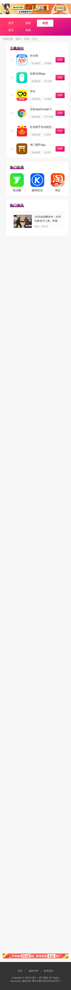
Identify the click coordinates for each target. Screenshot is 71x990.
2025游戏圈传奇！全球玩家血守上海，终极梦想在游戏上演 (48, 220)
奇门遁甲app (37, 144)
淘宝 (57, 190)
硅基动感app (37, 73)
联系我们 (48, 970)
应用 (45, 23)
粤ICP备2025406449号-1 (46, 980)
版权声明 (33, 970)
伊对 (33, 91)
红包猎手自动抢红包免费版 (46, 126)
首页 (11, 23)
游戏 (28, 23)
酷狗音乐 (37, 190)
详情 (60, 59)
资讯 (11, 30)
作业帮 (34, 55)
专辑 (28, 30)
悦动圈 (17, 190)
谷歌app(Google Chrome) (45, 109)
